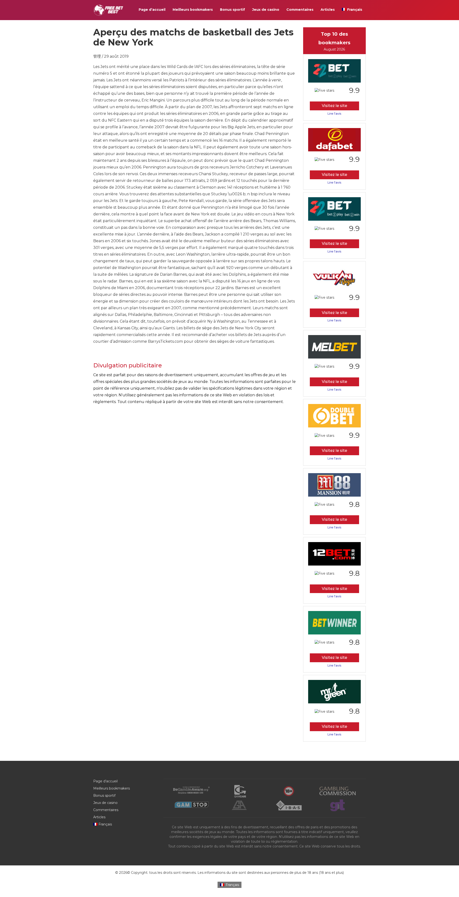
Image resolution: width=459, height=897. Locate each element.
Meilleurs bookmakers (193, 9)
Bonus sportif (232, 9)
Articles (328, 9)
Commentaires (299, 9)
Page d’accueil (152, 9)
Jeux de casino (265, 9)
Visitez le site (334, 105)
